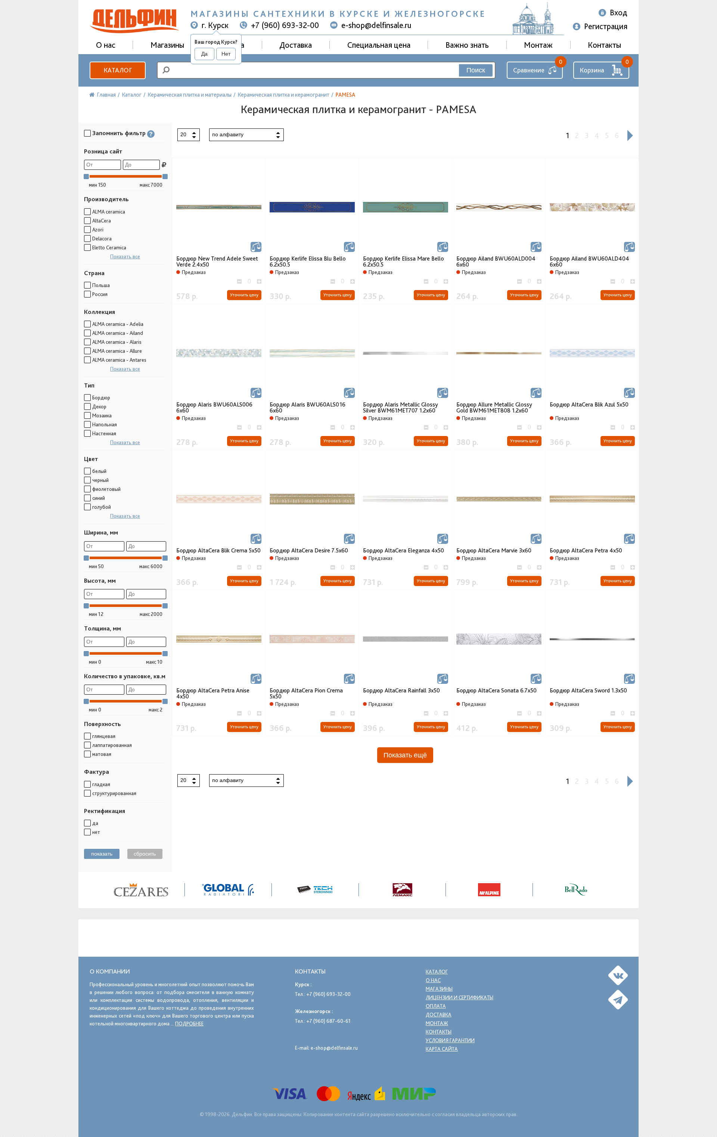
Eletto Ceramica (109, 247)
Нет (225, 54)
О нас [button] (105, 45)
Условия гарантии (450, 1040)
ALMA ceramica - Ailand (117, 333)
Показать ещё (405, 755)
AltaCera (101, 220)
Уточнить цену (244, 295)
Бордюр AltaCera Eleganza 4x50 (403, 551)
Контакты (604, 45)
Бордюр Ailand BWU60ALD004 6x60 (496, 262)
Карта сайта (442, 1049)
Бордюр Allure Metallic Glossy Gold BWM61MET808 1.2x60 (494, 408)
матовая (101, 754)
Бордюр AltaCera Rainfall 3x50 (401, 691)
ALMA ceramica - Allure (117, 350)
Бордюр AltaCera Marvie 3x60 (493, 551)
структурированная (114, 793)
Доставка (295, 45)
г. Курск (215, 25)
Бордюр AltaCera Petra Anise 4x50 (212, 694)
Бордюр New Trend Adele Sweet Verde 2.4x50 (217, 262)
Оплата (436, 1006)
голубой (101, 507)
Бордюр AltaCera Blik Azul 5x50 (589, 405)
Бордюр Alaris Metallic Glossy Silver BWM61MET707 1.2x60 (400, 408)
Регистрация (605, 26)
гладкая (101, 784)
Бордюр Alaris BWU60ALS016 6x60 (307, 408)
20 (183, 134)
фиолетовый (106, 489)
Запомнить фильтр (119, 133)
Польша (101, 285)
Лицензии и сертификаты (459, 997)
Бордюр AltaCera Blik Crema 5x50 (218, 551)
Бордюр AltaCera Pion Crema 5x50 (306, 694)
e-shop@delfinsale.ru (376, 25)
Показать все (125, 256)
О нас (433, 980)
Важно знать (467, 45)
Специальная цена (378, 45)
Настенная (104, 433)
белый (99, 471)
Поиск (475, 70)
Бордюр (101, 397)
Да (204, 54)
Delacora (102, 238)
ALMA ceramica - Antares (119, 359)
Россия (100, 294)
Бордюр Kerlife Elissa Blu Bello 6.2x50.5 (308, 262)
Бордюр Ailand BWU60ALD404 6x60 (589, 262)
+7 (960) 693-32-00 (285, 25)
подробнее (189, 1024)
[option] (141, 889)
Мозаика (102, 415)
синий (98, 498)
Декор (99, 406)
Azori (97, 229)
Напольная (104, 424)
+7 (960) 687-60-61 (328, 1021)
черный (100, 480)
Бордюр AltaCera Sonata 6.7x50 (496, 691)
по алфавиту (227, 134)
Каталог (117, 70)
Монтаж (538, 45)
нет (96, 832)
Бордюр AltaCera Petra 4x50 (586, 551)
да (95, 823)
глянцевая (103, 736)
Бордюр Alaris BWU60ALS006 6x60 (214, 408)
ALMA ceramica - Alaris (117, 342)
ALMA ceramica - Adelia (117, 324)
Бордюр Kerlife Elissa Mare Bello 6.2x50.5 (403, 262)
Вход (618, 12)
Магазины (167, 45)
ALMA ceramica (108, 211)
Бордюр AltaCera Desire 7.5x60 (309, 551)
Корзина (592, 70)
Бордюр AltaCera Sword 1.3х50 (588, 691)
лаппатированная (112, 745)
